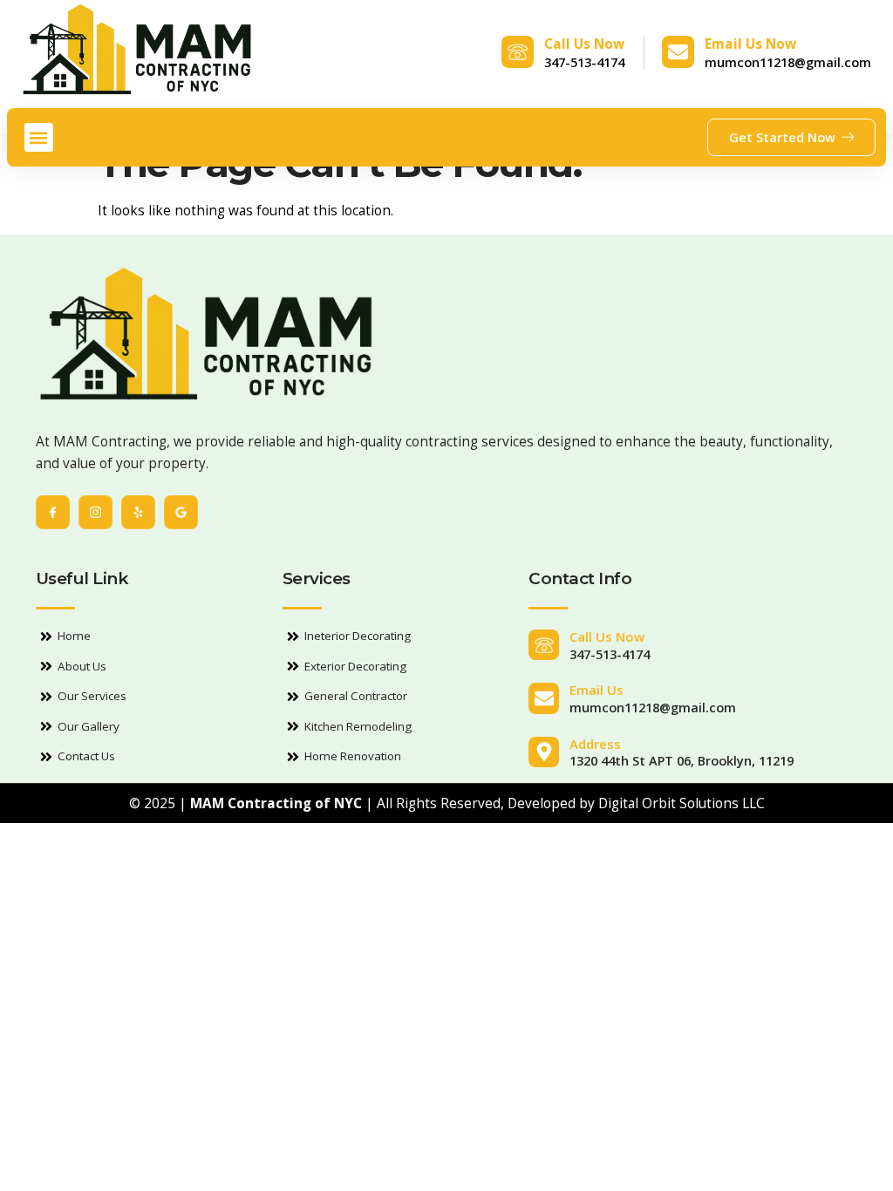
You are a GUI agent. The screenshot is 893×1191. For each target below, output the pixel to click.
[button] (38, 137)
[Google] (181, 512)
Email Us (596, 689)
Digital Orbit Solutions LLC (681, 803)
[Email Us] (543, 698)
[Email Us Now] (678, 52)
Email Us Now (750, 43)
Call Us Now (584, 43)
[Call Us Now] (517, 52)
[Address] (543, 752)
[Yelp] (138, 512)
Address (595, 743)
